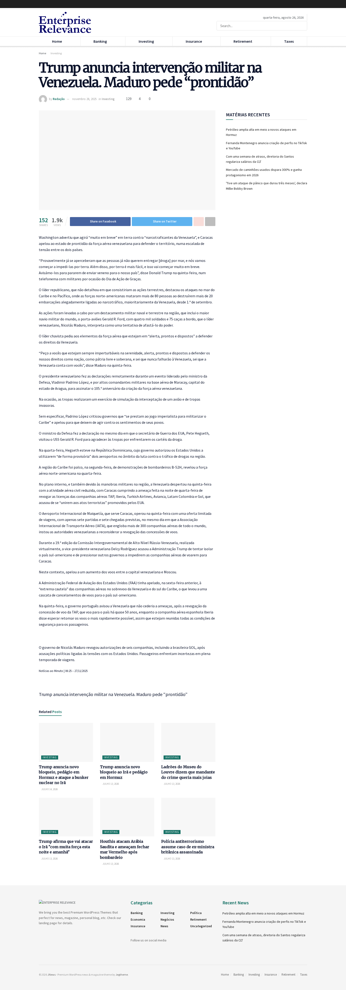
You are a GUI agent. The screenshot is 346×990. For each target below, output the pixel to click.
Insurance (194, 41)
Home (57, 41)
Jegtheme (122, 974)
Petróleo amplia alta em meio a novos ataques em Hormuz (263, 913)
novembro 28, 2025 (84, 99)
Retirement (242, 41)
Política (196, 913)
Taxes (289, 41)
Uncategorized (201, 926)
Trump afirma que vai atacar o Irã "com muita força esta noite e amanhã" (66, 846)
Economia (138, 919)
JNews (52, 974)
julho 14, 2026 (49, 789)
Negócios (167, 919)
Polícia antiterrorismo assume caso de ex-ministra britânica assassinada (187, 846)
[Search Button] (302, 25)
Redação (59, 99)
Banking (100, 41)
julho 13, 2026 (110, 783)
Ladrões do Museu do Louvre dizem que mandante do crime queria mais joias (188, 772)
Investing (146, 41)
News (164, 926)
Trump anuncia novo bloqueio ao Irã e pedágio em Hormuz (124, 772)
